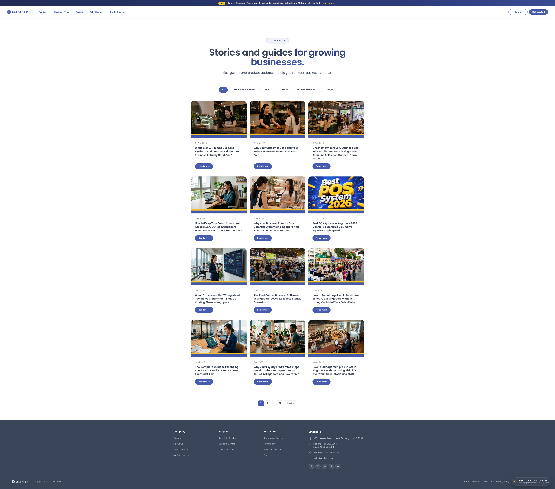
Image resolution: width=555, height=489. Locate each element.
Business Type (61, 12)
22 (280, 403)
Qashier (284, 89)
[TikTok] (331, 466)
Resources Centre (273, 437)
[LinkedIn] (324, 466)
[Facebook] (311, 466)
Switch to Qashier (228, 437)
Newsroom (269, 443)
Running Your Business (244, 89)
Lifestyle (328, 89)
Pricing (79, 12)
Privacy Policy (502, 481)
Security (488, 481)
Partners (268, 455)
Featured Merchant (306, 89)
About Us (178, 443)
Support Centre (227, 443)
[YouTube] (338, 466)
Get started (538, 12)
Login (518, 12)
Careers (177, 437)
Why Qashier (96, 12)
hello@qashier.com (323, 458)
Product (43, 12)
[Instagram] (318, 466)
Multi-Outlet (117, 12)
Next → (290, 403)
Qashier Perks (180, 449)
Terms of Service (471, 481)
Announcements (272, 449)
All (223, 89)
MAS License (179, 455)
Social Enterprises (228, 449)
